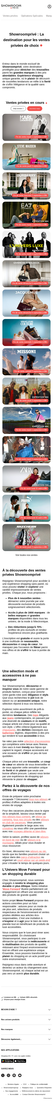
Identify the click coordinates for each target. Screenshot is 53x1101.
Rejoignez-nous (27, 1087)
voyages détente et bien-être (29, 831)
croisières (7, 828)
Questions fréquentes (44, 1087)
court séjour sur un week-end (33, 860)
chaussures (8, 730)
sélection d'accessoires (37, 741)
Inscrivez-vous (35, 108)
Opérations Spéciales (32, 16)
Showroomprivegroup (11, 1087)
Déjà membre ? (18, 108)
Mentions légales (13, 1084)
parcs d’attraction (30, 857)
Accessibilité (14, 1094)
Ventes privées (10, 16)
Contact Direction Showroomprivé (33, 1094)
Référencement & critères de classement (36, 1091)
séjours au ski (38, 851)
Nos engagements (11, 1091)
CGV (24, 1084)
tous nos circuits (22, 819)
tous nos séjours (38, 799)
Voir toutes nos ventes (26, 555)
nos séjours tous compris (16, 816)
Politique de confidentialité (39, 1084)
